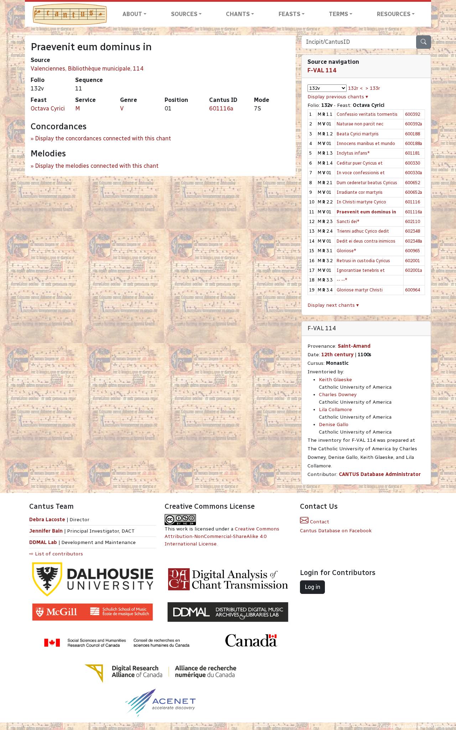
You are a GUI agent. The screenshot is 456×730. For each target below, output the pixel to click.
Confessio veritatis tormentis (367, 114)
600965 (412, 250)
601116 (412, 201)
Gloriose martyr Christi (360, 289)
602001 (412, 260)
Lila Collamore (335, 410)
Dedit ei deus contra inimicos (366, 241)
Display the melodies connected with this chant (97, 165)
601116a (221, 108)
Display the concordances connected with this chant (103, 138)
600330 (412, 163)
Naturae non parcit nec (360, 123)
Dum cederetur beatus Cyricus (367, 182)
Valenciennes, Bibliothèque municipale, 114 (87, 68)
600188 (412, 133)
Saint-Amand (354, 346)
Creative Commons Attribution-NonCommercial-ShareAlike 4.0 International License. (222, 536)
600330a (413, 172)
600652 (412, 182)
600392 (412, 114)
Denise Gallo (333, 424)
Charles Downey (338, 395)
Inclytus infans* (353, 153)
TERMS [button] (338, 14)
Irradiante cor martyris (360, 192)
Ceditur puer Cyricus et (360, 163)
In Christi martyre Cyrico (361, 201)
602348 (412, 231)
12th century (337, 355)
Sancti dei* (348, 221)
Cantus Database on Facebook (336, 531)
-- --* (342, 280)
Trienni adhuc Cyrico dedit (363, 231)
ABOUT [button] (132, 14)
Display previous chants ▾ (337, 97)
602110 (412, 221)
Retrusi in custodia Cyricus (363, 260)
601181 (412, 153)
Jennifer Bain (46, 531)
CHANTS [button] (238, 14)
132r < (355, 88)
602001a (413, 270)
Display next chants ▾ (333, 305)
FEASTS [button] (289, 14)
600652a (413, 192)
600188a (413, 143)
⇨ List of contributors (56, 554)
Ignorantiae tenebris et (361, 270)
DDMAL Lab (43, 542)
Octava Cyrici (48, 108)
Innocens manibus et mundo (366, 143)
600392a (413, 123)
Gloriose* (346, 250)
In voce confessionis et (361, 172)
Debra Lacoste (47, 520)
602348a (413, 241)
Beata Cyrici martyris (358, 133)
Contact (319, 522)
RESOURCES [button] (393, 14)
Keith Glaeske (335, 380)
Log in (312, 587)
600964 (412, 289)
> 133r (373, 88)
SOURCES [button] (184, 14)
